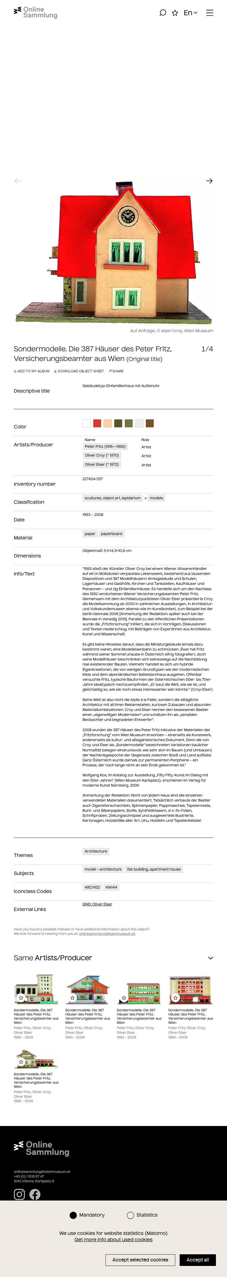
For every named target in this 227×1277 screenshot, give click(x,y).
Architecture (96, 851)
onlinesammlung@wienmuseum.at (107, 934)
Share (117, 371)
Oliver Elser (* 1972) (102, 464)
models (156, 498)
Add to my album (34, 371)
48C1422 (92, 887)
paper (90, 533)
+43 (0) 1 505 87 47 (29, 1176)
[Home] (36, 12)
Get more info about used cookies (113, 1240)
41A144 (111, 887)
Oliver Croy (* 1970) (102, 455)
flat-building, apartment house (153, 869)
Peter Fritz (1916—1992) (105, 446)
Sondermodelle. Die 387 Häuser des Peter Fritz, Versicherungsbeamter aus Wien (36, 1016)
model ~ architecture (103, 869)
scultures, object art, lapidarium (113, 498)
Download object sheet (81, 371)
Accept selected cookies (140, 1260)
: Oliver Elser (97, 904)
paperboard (111, 533)
